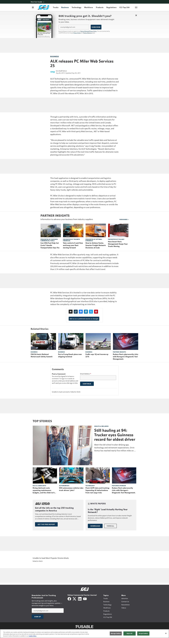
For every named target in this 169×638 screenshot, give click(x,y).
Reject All (129, 633)
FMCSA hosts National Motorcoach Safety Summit (41, 355)
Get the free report (46, 524)
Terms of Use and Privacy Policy (88, 31)
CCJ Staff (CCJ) (61, 71)
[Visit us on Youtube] (85, 599)
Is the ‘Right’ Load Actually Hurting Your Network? (108, 511)
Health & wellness (101, 426)
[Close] (166, 633)
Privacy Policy (77, 33)
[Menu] (33, 7)
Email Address (85, 374)
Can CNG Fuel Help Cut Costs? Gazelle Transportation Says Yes (49, 245)
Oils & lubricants (39, 485)
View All (110, 526)
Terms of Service (87, 33)
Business (54, 56)
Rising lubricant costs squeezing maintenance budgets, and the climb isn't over (43, 490)
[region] (84, 633)
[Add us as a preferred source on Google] (76, 312)
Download (95, 526)
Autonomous (64, 485)
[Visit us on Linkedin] (80, 599)
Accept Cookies (143, 633)
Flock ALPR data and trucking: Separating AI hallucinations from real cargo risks (97, 490)
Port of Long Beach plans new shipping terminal (70, 355)
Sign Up (37, 617)
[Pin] (96, 312)
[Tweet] (91, 312)
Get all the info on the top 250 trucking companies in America (54, 509)
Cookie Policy (32, 636)
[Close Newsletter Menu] (136, 15)
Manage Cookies (116, 633)
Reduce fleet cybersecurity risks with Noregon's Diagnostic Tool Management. (125, 356)
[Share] (81, 312)
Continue (87, 384)
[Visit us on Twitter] (74, 599)
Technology (90, 485)
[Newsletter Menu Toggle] (136, 7)
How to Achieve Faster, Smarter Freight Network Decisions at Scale (95, 245)
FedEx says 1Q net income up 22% (96, 355)
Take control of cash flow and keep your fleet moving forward (73, 245)
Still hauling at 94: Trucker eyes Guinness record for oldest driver (114, 435)
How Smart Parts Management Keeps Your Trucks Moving (118, 244)
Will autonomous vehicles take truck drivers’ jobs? (71, 489)
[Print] (71, 312)
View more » (124, 219)
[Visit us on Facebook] (69, 599)
